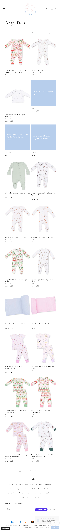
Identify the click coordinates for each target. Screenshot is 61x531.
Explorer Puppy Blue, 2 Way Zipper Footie (42, 280)
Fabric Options (29, 484)
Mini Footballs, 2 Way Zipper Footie (16, 237)
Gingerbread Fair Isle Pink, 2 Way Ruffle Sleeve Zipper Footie (15, 71)
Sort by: (28, 33)
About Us (47, 489)
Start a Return (26, 493)
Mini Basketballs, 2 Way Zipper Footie (43, 237)
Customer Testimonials (13, 493)
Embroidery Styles (15, 489)
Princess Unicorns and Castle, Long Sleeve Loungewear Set (16, 455)
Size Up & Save (34, 497)
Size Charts (48, 484)
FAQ (24, 489)
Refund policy (33, 525)
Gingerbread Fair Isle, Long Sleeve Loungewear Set (15, 411)
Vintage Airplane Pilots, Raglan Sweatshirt (15, 115)
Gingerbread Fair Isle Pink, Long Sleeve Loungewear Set (43, 411)
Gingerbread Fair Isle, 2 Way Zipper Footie (16, 280)
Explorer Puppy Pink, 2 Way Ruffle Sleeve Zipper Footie (42, 71)
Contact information (39, 527)
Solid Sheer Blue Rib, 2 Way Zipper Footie (42, 137)
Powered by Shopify (23, 525)
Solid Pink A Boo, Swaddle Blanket (42, 324)
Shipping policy (28, 527)
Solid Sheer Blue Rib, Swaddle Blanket (17, 324)
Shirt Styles (39, 484)
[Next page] (41, 470)
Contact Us (25, 497)
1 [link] (19, 470)
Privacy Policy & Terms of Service (43, 493)
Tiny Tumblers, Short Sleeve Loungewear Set (14, 367)
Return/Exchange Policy (35, 489)
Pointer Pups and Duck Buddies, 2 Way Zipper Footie (43, 194)
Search (21, 484)
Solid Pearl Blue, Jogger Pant (43, 92)
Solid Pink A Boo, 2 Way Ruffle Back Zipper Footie (17, 137)
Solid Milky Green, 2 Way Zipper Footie (17, 193)
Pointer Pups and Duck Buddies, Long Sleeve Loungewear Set (42, 455)
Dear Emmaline (14, 525)
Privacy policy (42, 525)
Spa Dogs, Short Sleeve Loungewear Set (43, 366)
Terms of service (52, 525)
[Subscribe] (32, 509)
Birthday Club (12, 484)
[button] (4, 8)
